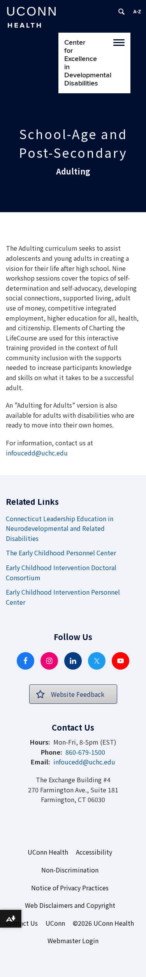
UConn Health (48, 852)
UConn (55, 923)
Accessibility (94, 852)
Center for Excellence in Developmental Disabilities (72, 62)
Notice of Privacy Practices (70, 887)
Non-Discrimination (70, 869)
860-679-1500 (85, 752)
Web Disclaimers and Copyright (70, 905)
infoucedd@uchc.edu (37, 452)
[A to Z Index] (137, 11)
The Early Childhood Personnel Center (61, 552)
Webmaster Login (73, 940)
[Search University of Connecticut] (121, 11)
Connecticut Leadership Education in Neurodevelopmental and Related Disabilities (59, 528)
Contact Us (22, 923)
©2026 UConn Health (103, 923)
